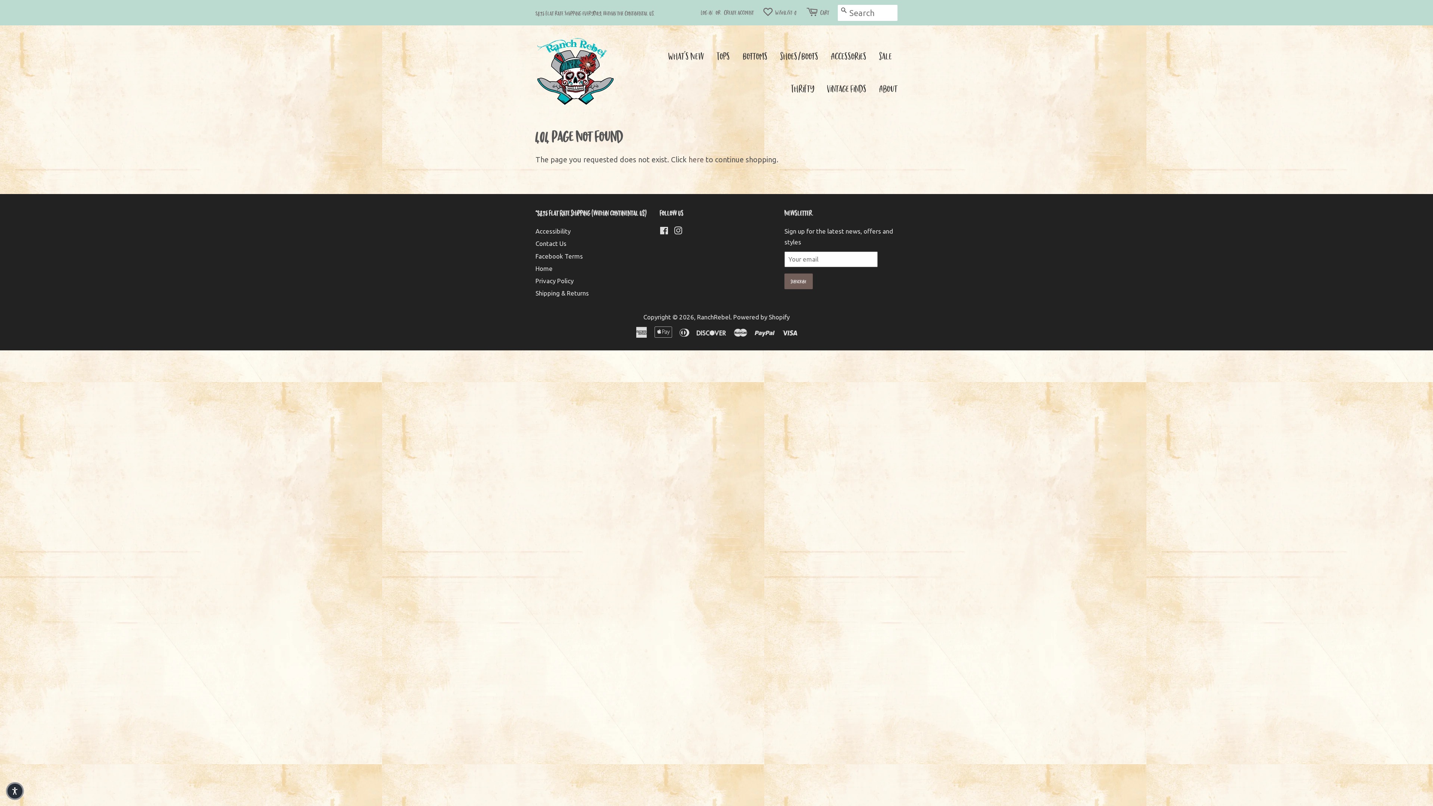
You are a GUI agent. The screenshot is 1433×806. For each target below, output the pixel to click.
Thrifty (802, 88)
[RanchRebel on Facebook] (664, 231)
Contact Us (551, 243)
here (696, 159)
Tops (723, 56)
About (888, 88)
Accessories (849, 56)
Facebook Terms (559, 256)
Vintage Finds (847, 88)
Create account (739, 12)
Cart (824, 12)
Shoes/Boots (799, 56)
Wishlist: (785, 12)
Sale (885, 56)
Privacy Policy (555, 280)
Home (544, 268)
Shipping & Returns (562, 293)
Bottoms (755, 56)
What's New (686, 56)
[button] (15, 791)
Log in (706, 12)
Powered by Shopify (761, 317)
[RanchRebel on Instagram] (678, 231)
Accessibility (553, 231)
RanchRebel (713, 317)
